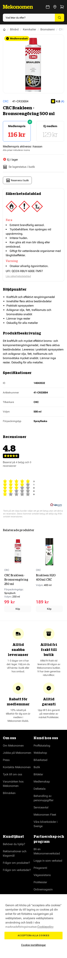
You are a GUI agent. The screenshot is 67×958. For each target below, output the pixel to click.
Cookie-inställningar (33, 945)
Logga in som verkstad (48, 860)
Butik (37, 767)
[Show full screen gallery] (33, 64)
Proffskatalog (42, 745)
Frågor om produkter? (16, 863)
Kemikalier (29, 29)
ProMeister (40, 882)
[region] (33, 926)
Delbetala (40, 788)
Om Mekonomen (13, 745)
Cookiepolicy (45, 927)
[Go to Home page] (18, 7)
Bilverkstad (40, 760)
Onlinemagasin (43, 889)
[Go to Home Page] (4, 29)
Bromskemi (47, 29)
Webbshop (40, 752)
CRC (6, 101)
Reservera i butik (20, 180)
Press (6, 760)
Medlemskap (42, 781)
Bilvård (14, 29)
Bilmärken (9, 793)
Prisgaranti (40, 868)
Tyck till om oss (12, 774)
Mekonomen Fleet (45, 814)
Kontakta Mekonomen (17, 767)
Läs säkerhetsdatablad (18, 276)
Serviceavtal (41, 807)
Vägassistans (42, 875)
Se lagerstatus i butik (22, 166)
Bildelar (38, 774)
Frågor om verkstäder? (17, 870)
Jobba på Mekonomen (17, 752)
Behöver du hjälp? (14, 844)
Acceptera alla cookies (33, 935)
